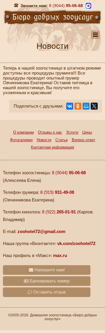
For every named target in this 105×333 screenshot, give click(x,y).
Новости (44, 140)
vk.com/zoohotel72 (76, 243)
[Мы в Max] (88, 6)
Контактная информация (52, 147)
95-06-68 (66, 5)
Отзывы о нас (50, 132)
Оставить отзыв (49, 292)
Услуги (72, 132)
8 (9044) (69, 172)
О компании (23, 132)
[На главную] (52, 16)
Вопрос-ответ (83, 140)
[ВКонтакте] (69, 106)
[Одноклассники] (77, 106)
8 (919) (57, 192)
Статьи (61, 140)
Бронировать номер (49, 281)
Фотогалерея (21, 140)
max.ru (60, 255)
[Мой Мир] (86, 106)
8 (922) (59, 212)
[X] (94, 106)
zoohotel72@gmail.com (41, 231)
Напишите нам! (49, 270)
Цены (87, 132)
